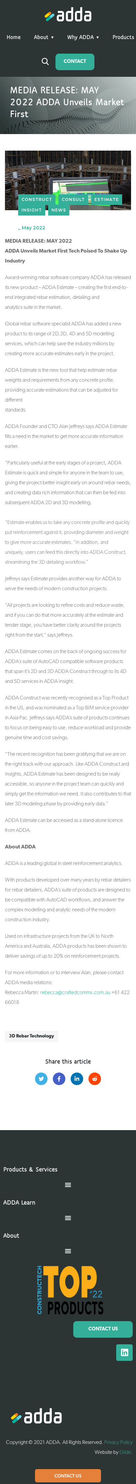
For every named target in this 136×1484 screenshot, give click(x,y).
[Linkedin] (124, 1352)
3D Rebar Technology (31, 1036)
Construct (36, 199)
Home (14, 38)
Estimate (106, 199)
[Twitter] (41, 1079)
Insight (31, 210)
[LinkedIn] (77, 1079)
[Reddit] (94, 1079)
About (41, 38)
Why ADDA (80, 38)
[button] (68, 1185)
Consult (73, 199)
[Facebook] (59, 1079)
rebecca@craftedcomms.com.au (75, 992)
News (58, 210)
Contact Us (68, 1475)
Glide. (126, 1452)
